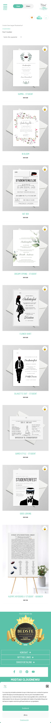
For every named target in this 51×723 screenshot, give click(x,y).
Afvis (25, 715)
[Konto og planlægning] (39, 17)
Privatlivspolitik (24, 720)
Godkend (25, 708)
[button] (47, 686)
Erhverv (28, 6)
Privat (18, 6)
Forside (4, 25)
